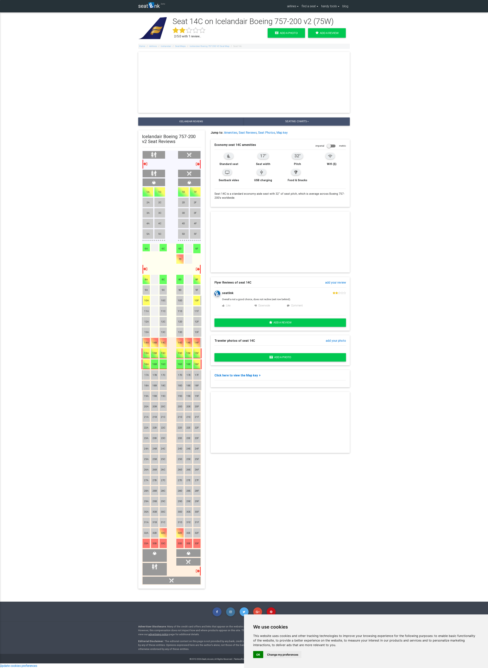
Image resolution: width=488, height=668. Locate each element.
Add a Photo (288, 33)
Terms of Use (240, 659)
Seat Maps (180, 46)
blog (345, 6)
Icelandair (166, 46)
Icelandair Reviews (191, 121)
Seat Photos (266, 132)
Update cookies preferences (18, 666)
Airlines (153, 46)
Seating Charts (296, 121)
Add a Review (329, 33)
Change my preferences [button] (282, 654)
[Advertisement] (244, 82)
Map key (282, 132)
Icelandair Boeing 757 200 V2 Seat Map (209, 46)
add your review (335, 282)
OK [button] (258, 654)
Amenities (230, 132)
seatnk (149, 5)
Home (142, 46)
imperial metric (330, 145)
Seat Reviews (248, 132)
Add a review (281, 322)
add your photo (336, 340)
